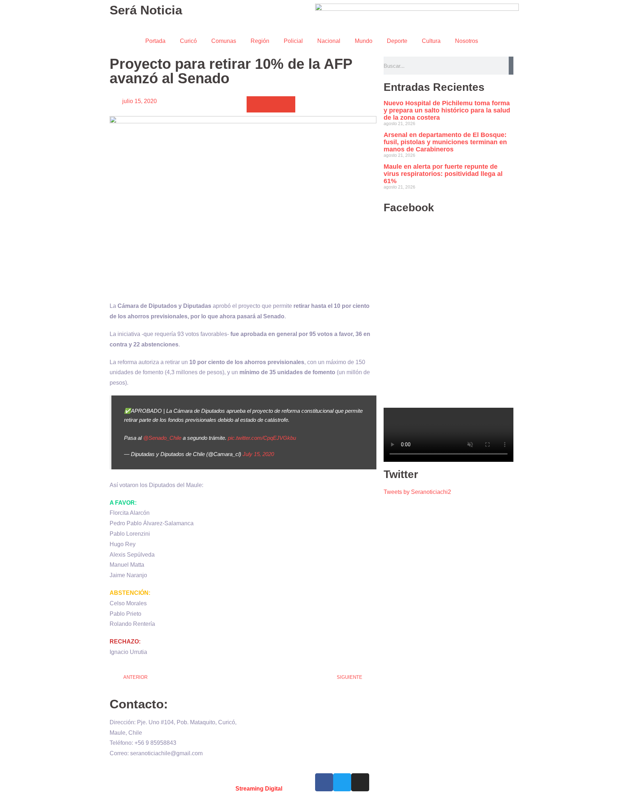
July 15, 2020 (258, 454)
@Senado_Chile (162, 438)
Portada (155, 41)
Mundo (363, 41)
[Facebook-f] (324, 782)
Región (260, 41)
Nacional (328, 41)
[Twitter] (342, 782)
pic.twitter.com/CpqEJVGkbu (262, 438)
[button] (255, 104)
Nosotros (466, 41)
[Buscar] (511, 66)
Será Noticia (146, 10)
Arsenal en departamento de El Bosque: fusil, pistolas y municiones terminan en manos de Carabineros (445, 142)
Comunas (223, 41)
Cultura (431, 41)
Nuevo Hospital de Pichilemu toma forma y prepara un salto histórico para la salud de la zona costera (447, 110)
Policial (293, 41)
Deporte (397, 41)
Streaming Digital (258, 789)
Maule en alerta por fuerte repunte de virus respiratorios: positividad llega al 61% (443, 174)
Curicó (188, 41)
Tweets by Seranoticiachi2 (417, 492)
